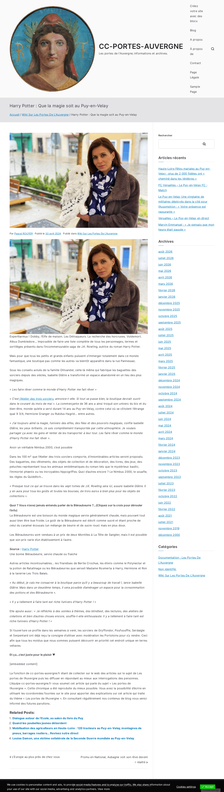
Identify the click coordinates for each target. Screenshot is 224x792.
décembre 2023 (169, 457)
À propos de (196, 51)
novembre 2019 (168, 528)
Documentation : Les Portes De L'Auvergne (179, 560)
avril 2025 (165, 354)
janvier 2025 (166, 374)
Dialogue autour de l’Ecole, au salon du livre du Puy (47, 718)
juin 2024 (164, 419)
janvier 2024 (166, 451)
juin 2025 (164, 341)
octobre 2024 (167, 393)
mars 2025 (165, 361)
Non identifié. (167, 569)
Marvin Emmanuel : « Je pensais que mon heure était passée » (186, 227)
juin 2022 (164, 502)
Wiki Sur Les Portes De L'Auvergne (97, 233)
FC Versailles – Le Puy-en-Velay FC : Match (182, 187)
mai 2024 (164, 425)
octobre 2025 (167, 316)
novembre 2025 (169, 309)
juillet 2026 (166, 258)
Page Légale (194, 75)
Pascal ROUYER (23, 233)
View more (104, 788)
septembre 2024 (169, 399)
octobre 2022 (167, 496)
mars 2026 (165, 284)
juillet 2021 (165, 522)
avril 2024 (165, 432)
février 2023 (166, 490)
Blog (193, 30)
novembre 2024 (169, 387)
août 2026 (165, 251)
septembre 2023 (169, 477)
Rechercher (165, 135)
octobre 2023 (167, 470)
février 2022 (166, 509)
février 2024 (166, 444)
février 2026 (166, 290)
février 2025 (166, 367)
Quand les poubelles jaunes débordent (39, 723)
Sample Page (195, 89)
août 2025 (165, 329)
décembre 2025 (169, 303)
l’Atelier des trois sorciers (36, 398)
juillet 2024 (166, 412)
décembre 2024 (169, 380)
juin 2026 (164, 264)
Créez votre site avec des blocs (196, 13)
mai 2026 (164, 271)
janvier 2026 (166, 296)
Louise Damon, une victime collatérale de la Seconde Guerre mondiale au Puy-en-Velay (73, 738)
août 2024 (165, 406)
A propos (196, 39)
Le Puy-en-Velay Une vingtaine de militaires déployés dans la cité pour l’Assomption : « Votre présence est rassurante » (182, 204)
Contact (195, 63)
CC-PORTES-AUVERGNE (141, 46)
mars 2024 (165, 438)
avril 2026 (165, 277)
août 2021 (165, 515)
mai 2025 (164, 348)
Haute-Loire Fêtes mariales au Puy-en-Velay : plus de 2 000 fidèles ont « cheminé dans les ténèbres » (184, 174)
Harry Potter (30, 549)
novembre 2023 (169, 464)
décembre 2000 (169, 535)
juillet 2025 (166, 335)
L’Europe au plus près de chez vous (36, 757)
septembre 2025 (169, 322)
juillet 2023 (166, 483)
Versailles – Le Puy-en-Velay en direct (183, 218)
